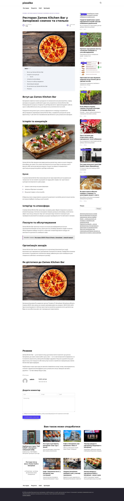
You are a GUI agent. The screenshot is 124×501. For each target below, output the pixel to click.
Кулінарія (47, 8)
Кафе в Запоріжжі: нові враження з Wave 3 (71, 444)
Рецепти (34, 8)
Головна (25, 13)
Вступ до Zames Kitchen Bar (35, 72)
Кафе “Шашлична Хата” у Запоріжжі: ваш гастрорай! (52, 473)
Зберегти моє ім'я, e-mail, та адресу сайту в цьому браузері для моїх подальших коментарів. (46, 413)
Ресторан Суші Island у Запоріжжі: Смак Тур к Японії (51, 445)
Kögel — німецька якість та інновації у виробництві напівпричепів (88, 220)
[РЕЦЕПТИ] (90, 17)
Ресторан (26, 8)
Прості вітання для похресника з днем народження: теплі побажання (90, 137)
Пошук (82, 206)
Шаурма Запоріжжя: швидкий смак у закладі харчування (71, 473)
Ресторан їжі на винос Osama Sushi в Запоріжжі (31, 463)
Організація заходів (33, 84)
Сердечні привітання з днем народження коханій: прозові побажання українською (90, 21)
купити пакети (26, 495)
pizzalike (28, 3)
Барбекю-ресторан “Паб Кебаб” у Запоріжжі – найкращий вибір (31, 447)
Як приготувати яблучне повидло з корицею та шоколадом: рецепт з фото (89, 193)
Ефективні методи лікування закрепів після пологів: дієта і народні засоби (90, 79)
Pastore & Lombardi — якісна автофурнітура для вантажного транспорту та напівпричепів (89, 225)
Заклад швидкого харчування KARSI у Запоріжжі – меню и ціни (92, 473)
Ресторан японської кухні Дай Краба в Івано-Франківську (90, 165)
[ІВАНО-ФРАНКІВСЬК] (90, 161)
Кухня (31, 76)
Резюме (29, 88)
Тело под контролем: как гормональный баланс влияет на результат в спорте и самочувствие (90, 231)
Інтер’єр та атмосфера (33, 79)
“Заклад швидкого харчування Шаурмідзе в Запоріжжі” (92, 445)
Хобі (40, 8)
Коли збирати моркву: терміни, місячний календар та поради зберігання (90, 108)
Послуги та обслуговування (35, 81)
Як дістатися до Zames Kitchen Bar (37, 86)
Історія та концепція (33, 74)
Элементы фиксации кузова (88, 213)
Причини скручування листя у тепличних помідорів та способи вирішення (90, 50)
